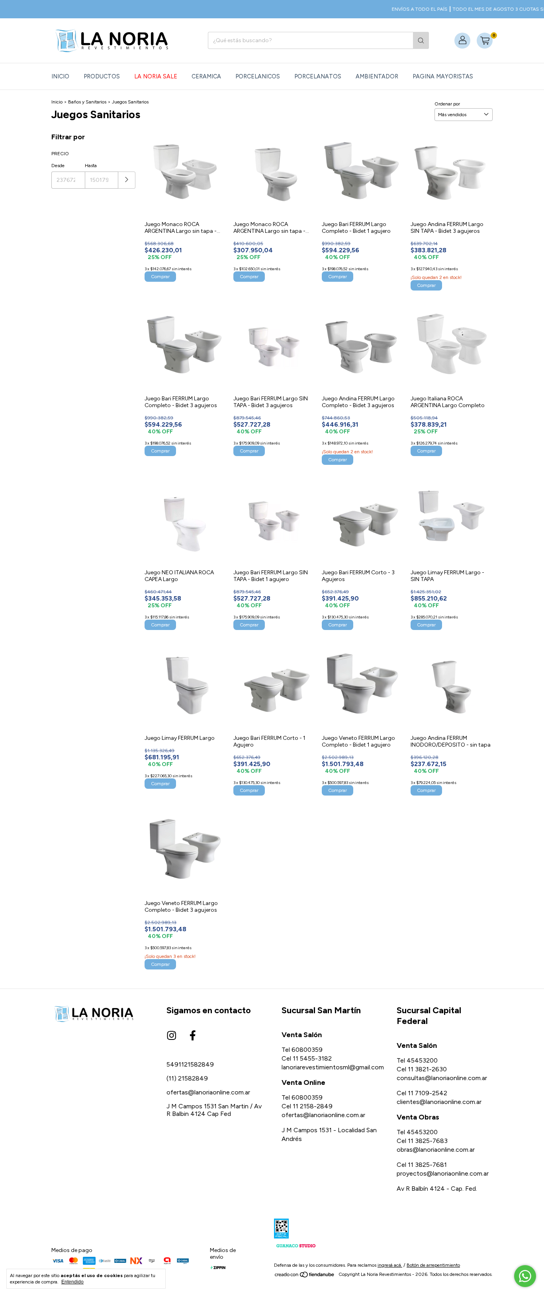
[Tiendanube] (305, 1276)
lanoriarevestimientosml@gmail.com (333, 1067)
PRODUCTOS (102, 76)
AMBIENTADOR (377, 76)
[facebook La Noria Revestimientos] (193, 1035)
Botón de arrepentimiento (433, 1265)
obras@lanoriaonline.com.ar (436, 1149)
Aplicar (126, 180)
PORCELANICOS (257, 76)
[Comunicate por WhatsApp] (525, 1276)
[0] (485, 41)
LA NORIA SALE (155, 76)
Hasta (91, 165)
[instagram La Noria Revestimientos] (171, 1035)
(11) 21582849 (187, 1078)
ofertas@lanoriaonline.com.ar (208, 1092)
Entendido (72, 1282)
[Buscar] (421, 40)
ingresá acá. (390, 1265)
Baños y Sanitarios (87, 102)
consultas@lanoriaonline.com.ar (442, 1078)
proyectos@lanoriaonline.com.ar (443, 1173)
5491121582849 (190, 1064)
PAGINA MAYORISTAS (443, 76)
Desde (58, 165)
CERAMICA (206, 76)
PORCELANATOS (317, 76)
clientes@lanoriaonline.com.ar (439, 1102)
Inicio (60, 76)
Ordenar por (447, 104)
